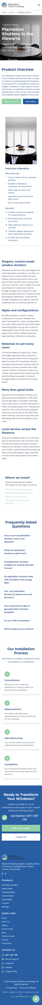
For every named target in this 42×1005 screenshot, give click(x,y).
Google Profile (11, 971)
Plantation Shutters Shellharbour (19, 493)
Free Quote (6, 943)
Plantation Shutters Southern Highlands (17, 501)
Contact (5, 939)
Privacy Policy (11, 988)
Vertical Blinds (8, 896)
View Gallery (31, 101)
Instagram (9, 963)
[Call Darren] (36, 998)
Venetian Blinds (8, 892)
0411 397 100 (11, 955)
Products (12, 12)
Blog (4, 932)
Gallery (5, 925)
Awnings (5, 906)
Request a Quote (11, 101)
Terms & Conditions (27, 988)
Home (4, 12)
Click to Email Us (12, 959)
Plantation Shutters (10, 885)
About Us (6, 921)
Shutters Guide (8, 936)
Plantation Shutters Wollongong (18, 489)
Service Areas (7, 929)
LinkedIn (8, 967)
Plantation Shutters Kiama (16, 496)
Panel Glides (7, 899)
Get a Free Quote (21, 828)
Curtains (5, 903)
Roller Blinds (7, 888)
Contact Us (21, 837)
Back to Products (11, 25)
